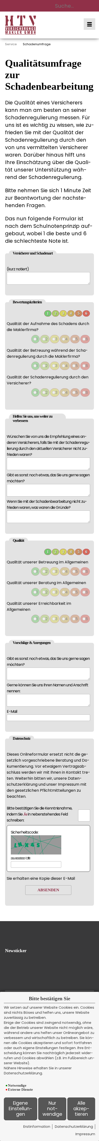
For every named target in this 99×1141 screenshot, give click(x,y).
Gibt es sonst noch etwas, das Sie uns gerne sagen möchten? (48, 478)
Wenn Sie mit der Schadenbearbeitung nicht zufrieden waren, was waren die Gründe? (47, 504)
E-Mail (12, 711)
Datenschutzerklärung (74, 1126)
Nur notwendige (52, 1108)
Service (11, 44)
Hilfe (28, 857)
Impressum (85, 1134)
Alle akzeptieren (81, 1108)
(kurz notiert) (18, 269)
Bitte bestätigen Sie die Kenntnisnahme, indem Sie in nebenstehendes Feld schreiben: (39, 814)
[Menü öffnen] (89, 24)
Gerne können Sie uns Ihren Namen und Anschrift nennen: (47, 688)
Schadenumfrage (37, 44)
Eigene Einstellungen (20, 1108)
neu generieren (18, 857)
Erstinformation (36, 1126)
